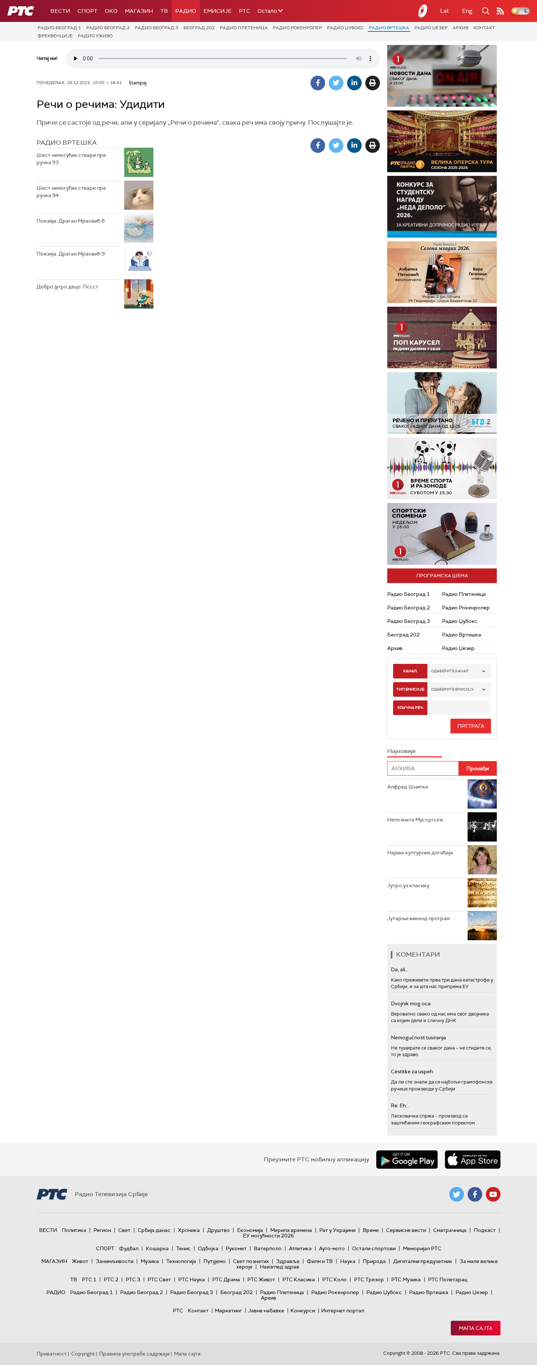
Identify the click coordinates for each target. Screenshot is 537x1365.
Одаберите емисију (452, 689)
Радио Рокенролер (297, 28)
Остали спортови (374, 1248)
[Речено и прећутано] (442, 403)
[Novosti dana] (442, 76)
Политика (74, 1230)
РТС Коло (334, 1279)
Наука (347, 1261)
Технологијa (181, 1261)
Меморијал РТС (422, 1248)
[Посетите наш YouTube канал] (493, 1194)
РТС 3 (133, 1279)
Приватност (52, 1353)
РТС (244, 11)
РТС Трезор (369, 1279)
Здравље (288, 1261)
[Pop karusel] (442, 337)
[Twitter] (336, 83)
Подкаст (485, 1230)
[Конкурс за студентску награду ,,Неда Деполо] (442, 207)
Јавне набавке (266, 1310)
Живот (80, 1261)
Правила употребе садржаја (134, 1353)
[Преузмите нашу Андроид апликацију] (407, 1159)
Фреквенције (55, 36)
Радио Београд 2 (108, 28)
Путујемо (214, 1261)
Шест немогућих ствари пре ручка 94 (71, 191)
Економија (250, 1230)
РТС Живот (261, 1279)
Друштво (218, 1230)
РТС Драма (226, 1279)
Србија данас (154, 1230)
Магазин (139, 11)
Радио (185, 11)
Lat (444, 11)
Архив (460, 28)
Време (371, 1230)
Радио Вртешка (389, 28)
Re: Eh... (400, 1105)
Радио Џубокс (345, 28)
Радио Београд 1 (59, 28)
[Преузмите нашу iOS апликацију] (472, 1159)
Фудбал (128, 1248)
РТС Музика (406, 1279)
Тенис (183, 1248)
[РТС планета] (423, 11)
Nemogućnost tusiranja (418, 1037)
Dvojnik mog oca (411, 1003)
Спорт (87, 11)
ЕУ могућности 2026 (268, 1235)
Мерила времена (291, 1230)
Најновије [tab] (401, 751)
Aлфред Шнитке (407, 786)
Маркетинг (228, 1310)
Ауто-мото (332, 1248)
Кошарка (157, 1248)
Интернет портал (342, 1310)
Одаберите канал (449, 671)
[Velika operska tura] (442, 141)
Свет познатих (251, 1261)
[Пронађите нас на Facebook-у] (475, 1194)
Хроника (189, 1230)
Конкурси (302, 1310)
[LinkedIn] (354, 83)
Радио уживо (95, 36)
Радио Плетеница (244, 28)
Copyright (83, 1353)
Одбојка (208, 1248)
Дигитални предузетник (422, 1261)
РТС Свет (159, 1279)
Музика (150, 1261)
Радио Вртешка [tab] (67, 142)
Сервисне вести (406, 1230)
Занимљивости (114, 1261)
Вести (60, 11)
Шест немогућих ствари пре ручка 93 (71, 159)
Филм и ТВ (320, 1261)
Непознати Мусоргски (415, 819)
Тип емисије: (410, 689)
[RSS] (500, 11)
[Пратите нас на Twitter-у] (456, 1194)
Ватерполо (268, 1248)
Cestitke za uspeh (412, 1071)
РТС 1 (89, 1279)
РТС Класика (298, 1279)
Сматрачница (449, 1230)
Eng (467, 11)
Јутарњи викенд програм (418, 918)
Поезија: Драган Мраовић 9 (71, 253)
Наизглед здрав (279, 1266)
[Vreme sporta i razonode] (442, 468)
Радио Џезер (431, 28)
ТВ (164, 11)
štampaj (137, 83)
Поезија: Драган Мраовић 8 (71, 221)
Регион (102, 1230)
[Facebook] (318, 83)
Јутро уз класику (408, 885)
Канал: (410, 671)
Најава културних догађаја (420, 852)
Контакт (484, 28)
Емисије (217, 11)
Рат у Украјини (337, 1230)
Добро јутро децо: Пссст (67, 286)
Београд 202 (199, 28)
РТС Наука (191, 1279)
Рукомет (236, 1248)
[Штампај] (372, 83)
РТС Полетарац (447, 1279)
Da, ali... (399, 969)
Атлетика (300, 1248)
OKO (111, 11)
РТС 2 (111, 1279)
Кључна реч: (410, 707)
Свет (124, 1230)
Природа (374, 1261)
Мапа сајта (475, 1328)
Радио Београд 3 (156, 28)
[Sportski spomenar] (442, 534)
